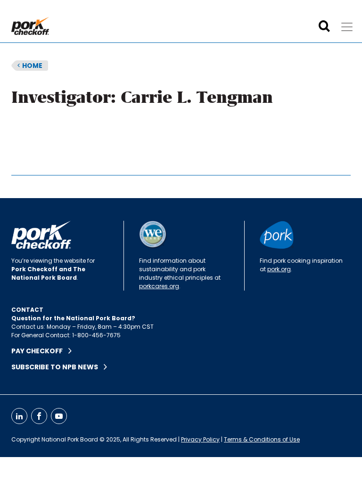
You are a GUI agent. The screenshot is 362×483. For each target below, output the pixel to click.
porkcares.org (159, 286)
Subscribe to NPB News (57, 367)
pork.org (279, 269)
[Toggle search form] (324, 26)
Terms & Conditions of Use (262, 439)
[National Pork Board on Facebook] (39, 416)
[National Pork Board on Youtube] (59, 416)
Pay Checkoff (39, 351)
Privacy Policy (200, 439)
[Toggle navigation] (347, 26)
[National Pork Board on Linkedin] (19, 416)
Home (29, 65)
